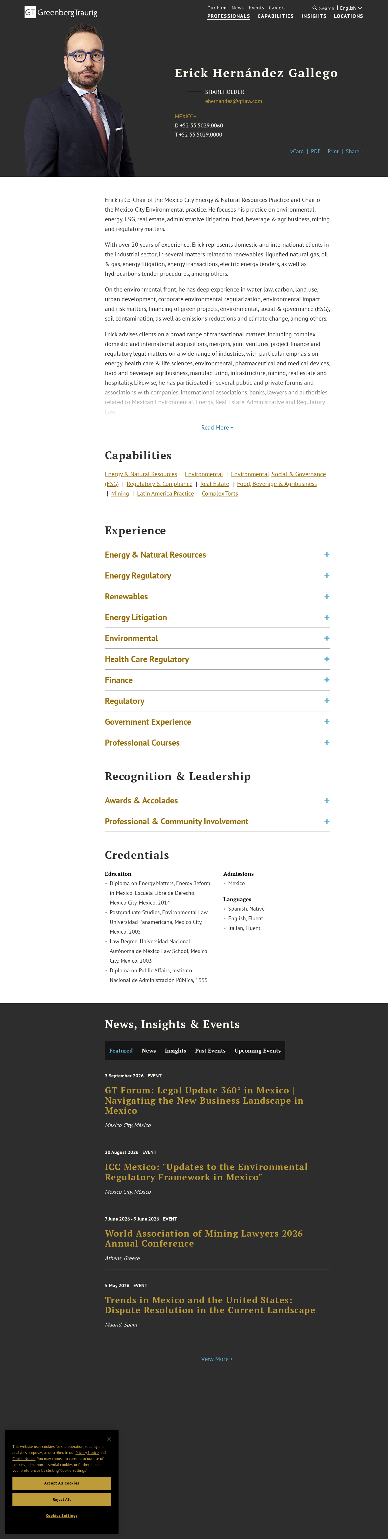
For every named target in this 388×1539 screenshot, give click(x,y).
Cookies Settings (62, 1515)
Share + (354, 151)
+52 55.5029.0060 (201, 125)
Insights (314, 16)
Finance (119, 679)
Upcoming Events (258, 1050)
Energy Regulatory (138, 575)
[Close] (109, 1439)
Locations (348, 16)
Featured (121, 1050)
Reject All (62, 1499)
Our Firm (217, 7)
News (238, 7)
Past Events (210, 1050)
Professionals (228, 16)
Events (256, 7)
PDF (315, 151)
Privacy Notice (87, 1452)
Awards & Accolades (141, 800)
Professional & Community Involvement (177, 821)
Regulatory (124, 700)
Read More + (217, 427)
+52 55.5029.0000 (200, 134)
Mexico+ (185, 116)
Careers (277, 7)
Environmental (204, 474)
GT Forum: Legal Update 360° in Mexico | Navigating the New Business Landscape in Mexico (204, 1100)
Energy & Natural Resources (141, 474)
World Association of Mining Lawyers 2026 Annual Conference (204, 1238)
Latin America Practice (165, 493)
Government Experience (148, 721)
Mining (120, 493)
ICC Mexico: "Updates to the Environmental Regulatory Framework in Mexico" (206, 1172)
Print (333, 151)
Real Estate (214, 484)
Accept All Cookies (61, 1483)
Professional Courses (142, 742)
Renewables (126, 596)
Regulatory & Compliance (159, 484)
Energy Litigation (136, 617)
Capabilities (276, 16)
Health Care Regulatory (147, 658)
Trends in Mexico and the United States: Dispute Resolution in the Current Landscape (210, 1305)
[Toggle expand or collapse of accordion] (327, 554)
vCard (297, 151)
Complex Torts (220, 493)
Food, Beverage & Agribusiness (277, 484)
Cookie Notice (23, 1458)
